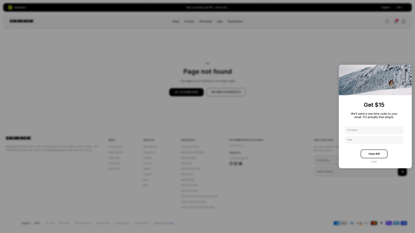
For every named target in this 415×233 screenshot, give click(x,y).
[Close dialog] (406, 70)
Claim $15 (374, 153)
